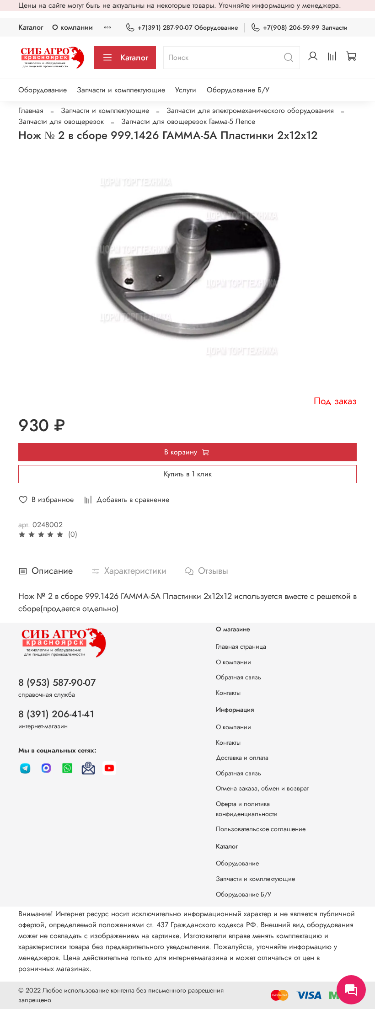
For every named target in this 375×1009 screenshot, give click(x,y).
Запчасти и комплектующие (121, 90)
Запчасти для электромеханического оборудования (250, 110)
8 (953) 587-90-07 (57, 682)
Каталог (30, 27)
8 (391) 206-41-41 (56, 714)
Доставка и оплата (242, 757)
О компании (72, 27)
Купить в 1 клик (188, 474)
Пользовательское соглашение (260, 828)
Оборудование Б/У (238, 90)
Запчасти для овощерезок (61, 121)
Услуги (185, 90)
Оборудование (42, 90)
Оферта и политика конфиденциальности (247, 808)
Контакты (228, 692)
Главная (30, 110)
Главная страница (241, 646)
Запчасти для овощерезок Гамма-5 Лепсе (188, 121)
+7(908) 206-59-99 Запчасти (305, 27)
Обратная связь (238, 677)
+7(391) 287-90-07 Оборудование (188, 27)
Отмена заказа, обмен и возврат (262, 788)
